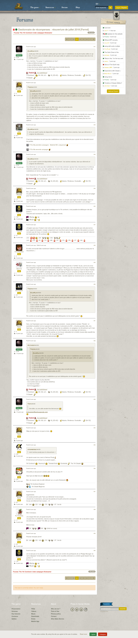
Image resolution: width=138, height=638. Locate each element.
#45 (94, 188)
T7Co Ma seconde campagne (38, 149)
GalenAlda (30, 51)
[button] (98, 4)
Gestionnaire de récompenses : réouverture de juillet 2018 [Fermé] (53, 29)
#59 (94, 533)
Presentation (16, 609)
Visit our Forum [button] (113, 91)
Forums (64, 7)
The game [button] (34, 7)
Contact (53, 616)
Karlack (19, 213)
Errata (33, 619)
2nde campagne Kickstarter (42, 33)
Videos (33, 611)
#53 (94, 399)
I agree (93, 634)
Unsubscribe (104, 611)
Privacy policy (56, 614)
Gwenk (19, 498)
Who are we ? (55, 609)
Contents (15, 616)
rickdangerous (19, 252)
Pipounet (19, 475)
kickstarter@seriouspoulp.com (37, 412)
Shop (78, 7)
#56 (94, 468)
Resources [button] (50, 7)
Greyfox (19, 269)
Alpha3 (19, 450)
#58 (94, 509)
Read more (83, 634)
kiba (19, 131)
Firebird (19, 53)
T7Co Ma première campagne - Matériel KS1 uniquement (47, 145)
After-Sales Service (57, 619)
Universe (15, 611)
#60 (94, 550)
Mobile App (35, 621)
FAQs (33, 609)
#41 (94, 46)
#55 (94, 445)
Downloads (35, 616)
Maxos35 (19, 195)
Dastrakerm (19, 291)
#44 (94, 154)
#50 (94, 284)
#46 (94, 206)
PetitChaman (19, 516)
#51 (94, 320)
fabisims (19, 231)
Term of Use (55, 611)
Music (33, 614)
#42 (94, 82)
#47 (94, 224)
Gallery (14, 619)
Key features (16, 614)
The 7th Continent (26, 33)
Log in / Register (121, 8)
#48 (94, 245)
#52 (94, 340)
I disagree (102, 634)
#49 (94, 262)
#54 (94, 428)
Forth (19, 327)
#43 (94, 125)
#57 (94, 491)
